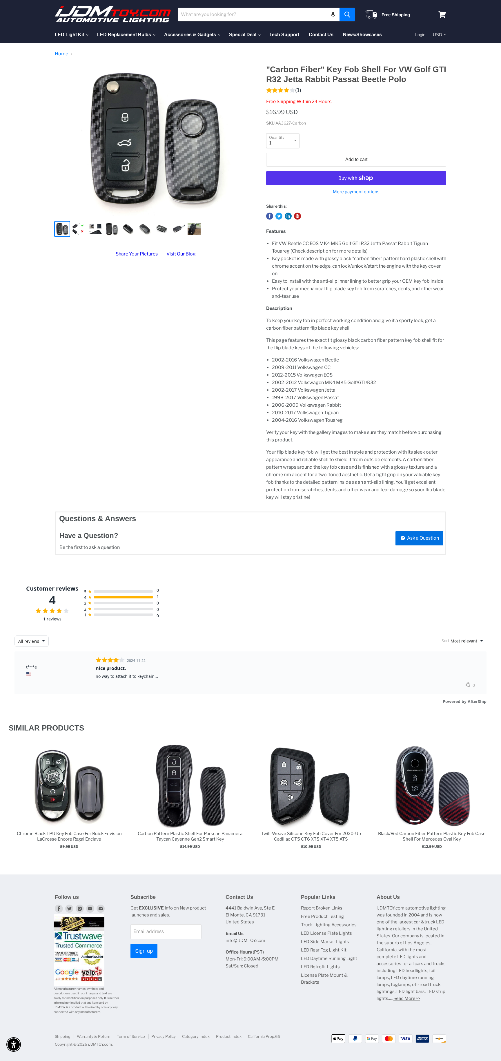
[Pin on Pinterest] (297, 216)
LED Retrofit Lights (320, 966)
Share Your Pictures (137, 254)
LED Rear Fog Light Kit (323, 950)
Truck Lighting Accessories (329, 924)
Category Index (196, 1036)
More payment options (356, 191)
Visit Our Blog (181, 254)
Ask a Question (422, 538)
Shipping (62, 1036)
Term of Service (131, 1036)
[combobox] (259, 14)
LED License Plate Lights (326, 933)
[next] (486, 802)
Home (61, 53)
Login (420, 34)
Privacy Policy (163, 1036)
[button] (333, 14)
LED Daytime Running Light (329, 958)
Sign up (144, 951)
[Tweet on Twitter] (278, 216)
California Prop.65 (264, 1036)
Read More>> (406, 998)
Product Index (229, 1036)
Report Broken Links (321, 908)
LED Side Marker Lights (325, 941)
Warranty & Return (93, 1036)
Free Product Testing (322, 916)
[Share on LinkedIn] (288, 216)
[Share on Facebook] (269, 216)
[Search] (347, 14)
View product (69, 792)
